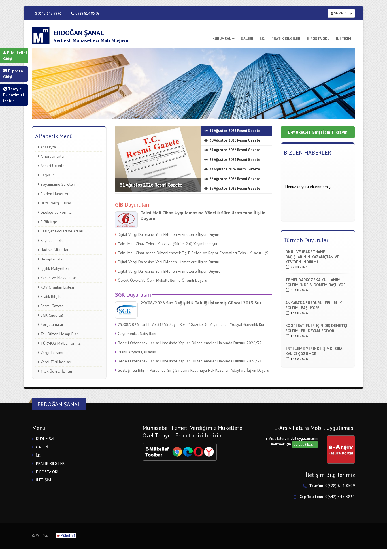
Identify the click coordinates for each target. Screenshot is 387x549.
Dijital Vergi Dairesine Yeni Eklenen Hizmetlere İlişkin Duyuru (169, 234)
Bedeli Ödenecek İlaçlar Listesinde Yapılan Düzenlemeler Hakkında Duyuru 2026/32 (189, 361)
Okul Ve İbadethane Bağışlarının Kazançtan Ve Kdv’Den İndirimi (312, 256)
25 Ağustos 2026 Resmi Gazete (234, 188)
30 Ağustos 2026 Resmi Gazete (234, 140)
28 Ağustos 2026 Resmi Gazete (234, 159)
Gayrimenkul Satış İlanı (137, 333)
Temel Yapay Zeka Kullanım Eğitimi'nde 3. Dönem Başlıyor (315, 282)
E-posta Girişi (13, 73)
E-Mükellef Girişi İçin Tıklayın (318, 132)
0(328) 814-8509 (340, 485)
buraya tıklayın (305, 444)
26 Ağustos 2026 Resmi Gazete (234, 178)
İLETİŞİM (343, 38)
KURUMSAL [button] (45, 438)
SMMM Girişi (342, 13)
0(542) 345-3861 (340, 496)
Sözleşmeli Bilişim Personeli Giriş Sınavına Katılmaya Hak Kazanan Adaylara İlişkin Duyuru (193, 370)
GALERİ (247, 38)
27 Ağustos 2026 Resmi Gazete (234, 169)
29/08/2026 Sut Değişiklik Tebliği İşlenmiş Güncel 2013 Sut (201, 303)
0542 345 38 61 (50, 13)
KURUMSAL (221, 38)
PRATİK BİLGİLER (285, 38)
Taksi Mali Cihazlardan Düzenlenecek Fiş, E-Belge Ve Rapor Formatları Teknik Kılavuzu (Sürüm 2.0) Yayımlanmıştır (195, 252)
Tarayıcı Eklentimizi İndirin (13, 94)
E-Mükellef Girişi (15, 55)
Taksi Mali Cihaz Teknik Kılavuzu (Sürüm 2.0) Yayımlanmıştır (168, 243)
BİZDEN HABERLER (307, 152)
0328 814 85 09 (87, 13)
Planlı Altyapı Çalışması (137, 351)
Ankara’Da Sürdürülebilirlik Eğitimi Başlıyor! (313, 305)
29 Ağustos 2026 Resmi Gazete (234, 150)
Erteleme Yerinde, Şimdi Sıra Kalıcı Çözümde (313, 351)
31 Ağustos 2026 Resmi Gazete (151, 184)
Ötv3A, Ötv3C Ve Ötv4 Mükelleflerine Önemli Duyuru (162, 280)
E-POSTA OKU (318, 38)
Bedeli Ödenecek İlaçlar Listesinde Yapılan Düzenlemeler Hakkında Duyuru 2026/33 (189, 342)
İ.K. (262, 38)
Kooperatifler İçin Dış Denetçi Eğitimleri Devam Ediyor (316, 328)
